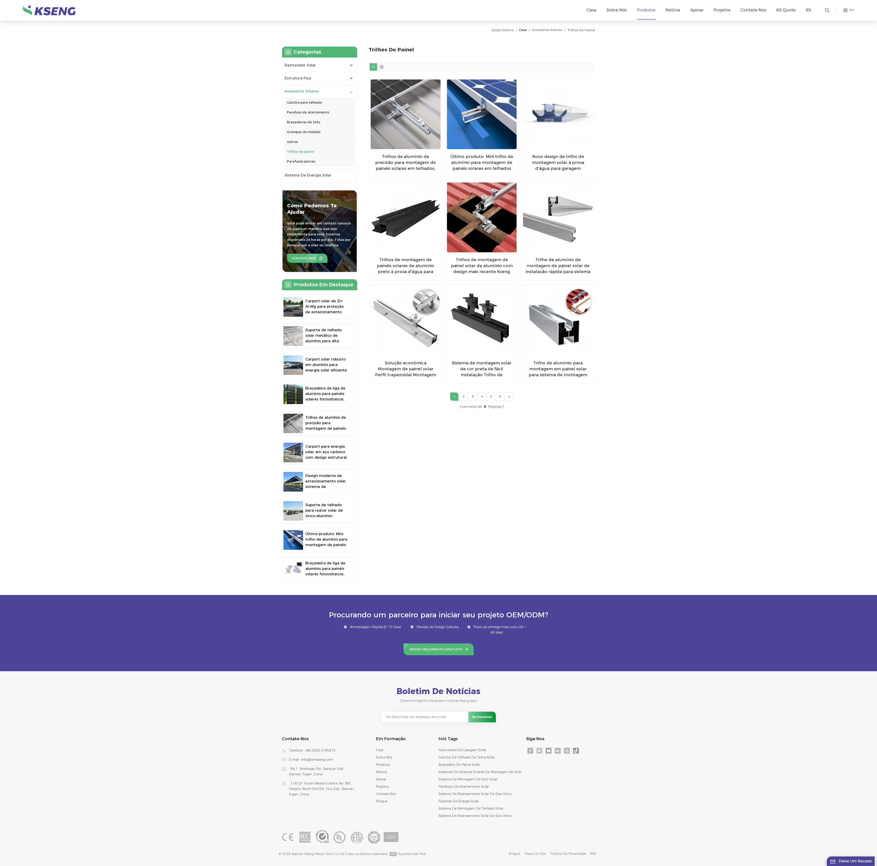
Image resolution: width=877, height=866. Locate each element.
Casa (591, 10)
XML (593, 854)
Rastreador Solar (300, 65)
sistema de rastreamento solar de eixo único (475, 794)
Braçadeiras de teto (303, 122)
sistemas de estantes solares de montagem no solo (480, 772)
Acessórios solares (547, 30)
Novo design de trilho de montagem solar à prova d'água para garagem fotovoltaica (558, 162)
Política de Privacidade (568, 854)
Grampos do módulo (303, 132)
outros (292, 142)
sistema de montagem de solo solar (467, 779)
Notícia (673, 10)
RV (808, 10)
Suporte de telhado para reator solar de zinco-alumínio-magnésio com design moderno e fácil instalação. (325, 511)
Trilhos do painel (300, 152)
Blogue (381, 801)
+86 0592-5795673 (320, 750)
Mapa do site (535, 854)
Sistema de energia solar (308, 175)
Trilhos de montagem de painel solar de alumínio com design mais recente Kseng (482, 265)
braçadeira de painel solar (459, 765)
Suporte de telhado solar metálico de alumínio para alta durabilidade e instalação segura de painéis (324, 336)
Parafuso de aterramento (308, 112)
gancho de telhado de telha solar (466, 757)
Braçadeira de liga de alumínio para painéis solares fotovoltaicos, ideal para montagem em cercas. (325, 394)
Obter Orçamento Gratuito (435, 649)
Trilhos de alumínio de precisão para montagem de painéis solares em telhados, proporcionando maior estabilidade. (405, 162)
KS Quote (786, 10)
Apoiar (697, 10)
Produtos (646, 10)
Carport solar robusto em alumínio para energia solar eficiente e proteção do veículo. (326, 365)
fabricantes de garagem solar (462, 750)
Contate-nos (753, 10)
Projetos (722, 10)
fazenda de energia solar (458, 801)
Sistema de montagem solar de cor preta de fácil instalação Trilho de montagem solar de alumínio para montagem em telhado (482, 369)
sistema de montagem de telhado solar (470, 808)
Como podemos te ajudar (312, 209)
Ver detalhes (402, 172)
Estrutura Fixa (298, 78)
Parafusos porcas (301, 161)
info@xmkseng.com (317, 760)
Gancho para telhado (304, 102)
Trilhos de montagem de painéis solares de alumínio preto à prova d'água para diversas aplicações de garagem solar (405, 266)
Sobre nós (616, 10)
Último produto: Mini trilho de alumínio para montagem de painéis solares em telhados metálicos (481, 162)
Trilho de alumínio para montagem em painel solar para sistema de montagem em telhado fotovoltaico (558, 369)
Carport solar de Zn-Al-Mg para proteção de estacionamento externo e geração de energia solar (325, 307)
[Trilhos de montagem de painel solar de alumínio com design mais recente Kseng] (482, 217)
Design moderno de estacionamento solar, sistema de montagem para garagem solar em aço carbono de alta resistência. (326, 482)
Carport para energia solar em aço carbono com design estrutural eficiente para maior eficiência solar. (326, 452)
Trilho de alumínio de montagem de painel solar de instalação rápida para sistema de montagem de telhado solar (558, 266)
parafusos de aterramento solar (463, 786)
